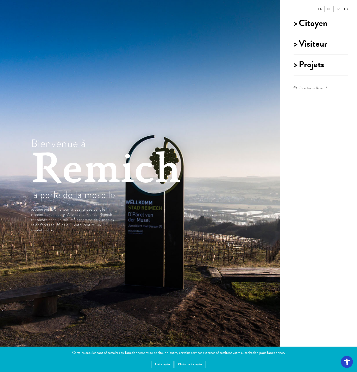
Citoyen (313, 23)
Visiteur (313, 43)
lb (346, 9)
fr (338, 9)
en (320, 9)
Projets (311, 64)
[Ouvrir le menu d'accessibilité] (347, 362)
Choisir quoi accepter (190, 364)
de (329, 9)
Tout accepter (162, 364)
